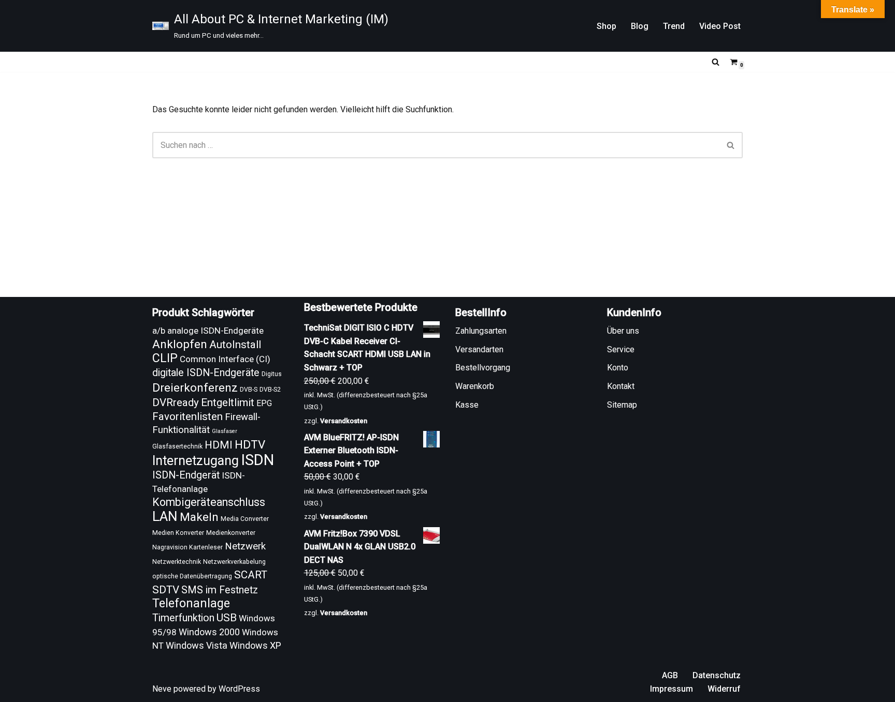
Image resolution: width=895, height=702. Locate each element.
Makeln (199, 517)
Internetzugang (195, 460)
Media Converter (245, 518)
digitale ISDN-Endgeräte (205, 373)
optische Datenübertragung (192, 576)
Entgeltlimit (227, 402)
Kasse (467, 405)
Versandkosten (343, 421)
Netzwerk (245, 546)
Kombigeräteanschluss (208, 502)
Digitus (272, 374)
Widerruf (724, 689)
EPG (264, 403)
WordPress (239, 689)
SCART (250, 575)
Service (620, 349)
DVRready (175, 402)
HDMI (219, 445)
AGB (670, 675)
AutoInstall (235, 344)
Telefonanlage (191, 603)
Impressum (671, 689)
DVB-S (248, 389)
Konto (617, 367)
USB (226, 617)
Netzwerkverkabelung (234, 561)
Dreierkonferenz (195, 388)
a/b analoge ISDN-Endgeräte (208, 330)
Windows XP (255, 645)
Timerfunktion (183, 618)
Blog (639, 26)
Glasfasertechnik (177, 446)
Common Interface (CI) (225, 359)
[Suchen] (715, 62)
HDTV (250, 445)
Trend (674, 26)
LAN (165, 516)
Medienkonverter (230, 532)
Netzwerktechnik (176, 561)
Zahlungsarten (481, 331)
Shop (606, 26)
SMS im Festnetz (219, 590)
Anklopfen (179, 344)
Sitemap (622, 405)
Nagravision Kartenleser (187, 547)
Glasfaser (224, 431)
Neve (161, 689)
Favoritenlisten (187, 416)
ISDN (257, 460)
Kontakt (620, 386)
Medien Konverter (178, 532)
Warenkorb (474, 386)
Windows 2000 (209, 631)
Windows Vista (196, 645)
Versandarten (479, 349)
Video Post (720, 26)
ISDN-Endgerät (186, 475)
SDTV (165, 590)
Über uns (623, 331)
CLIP (165, 358)
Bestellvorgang (482, 367)
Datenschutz (716, 675)
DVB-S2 (270, 389)
